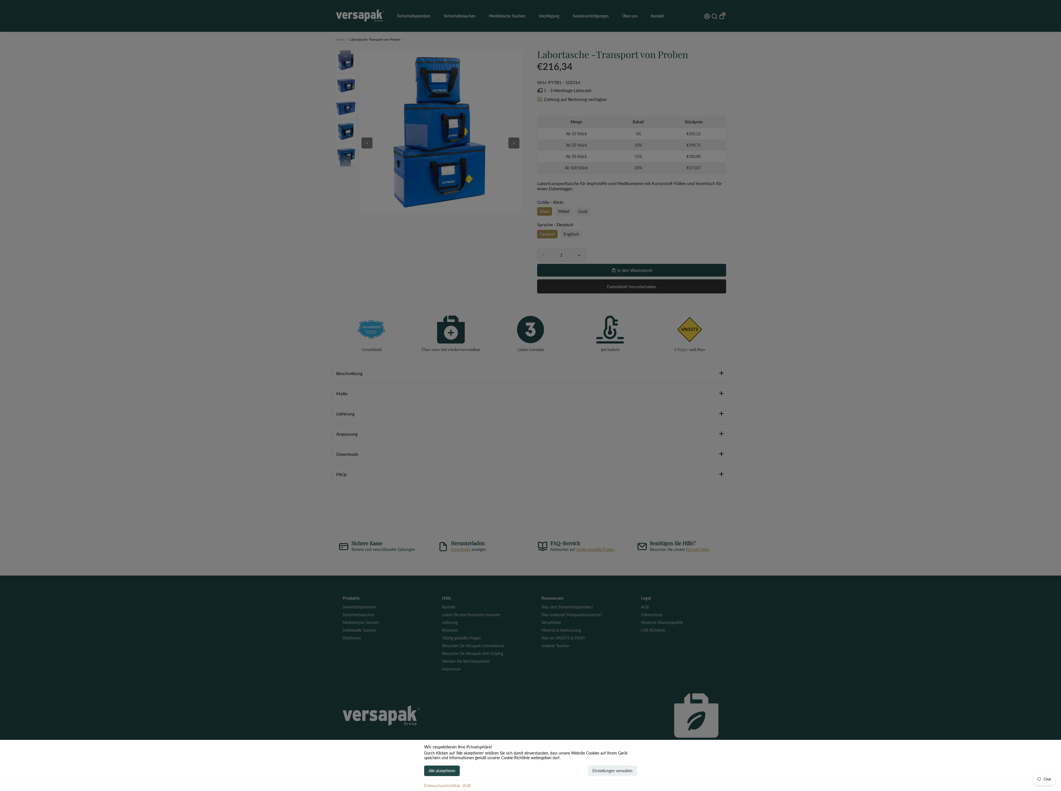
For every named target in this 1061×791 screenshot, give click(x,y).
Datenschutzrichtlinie (442, 785)
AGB (467, 785)
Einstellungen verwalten (612, 770)
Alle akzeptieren (442, 770)
